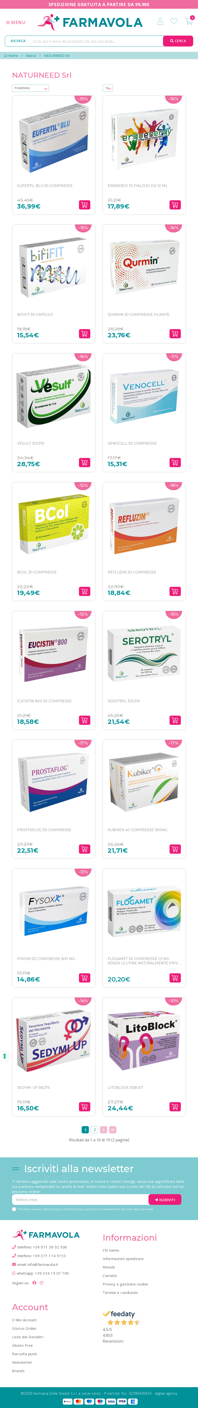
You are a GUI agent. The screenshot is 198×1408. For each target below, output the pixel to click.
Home (13, 55)
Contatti (110, 1275)
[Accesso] (160, 21)
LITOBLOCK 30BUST (125, 1087)
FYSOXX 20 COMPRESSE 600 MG (46, 959)
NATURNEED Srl (57, 55)
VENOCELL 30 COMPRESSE (132, 443)
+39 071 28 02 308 (50, 1247)
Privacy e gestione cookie (125, 1284)
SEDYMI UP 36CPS (33, 1087)
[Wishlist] (174, 21)
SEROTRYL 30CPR (124, 701)
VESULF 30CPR (30, 443)
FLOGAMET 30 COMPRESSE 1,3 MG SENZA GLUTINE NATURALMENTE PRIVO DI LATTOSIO (144, 961)
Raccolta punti (24, 1353)
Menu (18, 22)
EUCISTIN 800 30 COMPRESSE (44, 701)
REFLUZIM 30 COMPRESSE (132, 572)
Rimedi (109, 1267)
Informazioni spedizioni (123, 1258)
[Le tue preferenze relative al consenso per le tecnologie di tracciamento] (4, 1056)
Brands (18, 1370)
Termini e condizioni (120, 1292)
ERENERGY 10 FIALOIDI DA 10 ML (138, 186)
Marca (31, 55)
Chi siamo (111, 1250)
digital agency (166, 1393)
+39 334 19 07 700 (52, 1273)
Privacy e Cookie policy (66, 1209)
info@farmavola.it (43, 1264)
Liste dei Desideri (27, 1336)
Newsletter (22, 1362)
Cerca (180, 41)
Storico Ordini (24, 1328)
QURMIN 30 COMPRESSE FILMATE (139, 314)
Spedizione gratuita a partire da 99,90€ (99, 4)
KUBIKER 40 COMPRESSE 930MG (137, 830)
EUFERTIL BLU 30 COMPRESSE (45, 186)
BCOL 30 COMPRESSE (37, 572)
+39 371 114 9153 (49, 1255)
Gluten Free (22, 1345)
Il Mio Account (24, 1319)
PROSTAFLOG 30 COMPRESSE (44, 830)
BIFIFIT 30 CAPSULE (35, 314)
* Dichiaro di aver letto (85, 1209)
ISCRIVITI (167, 1199)
